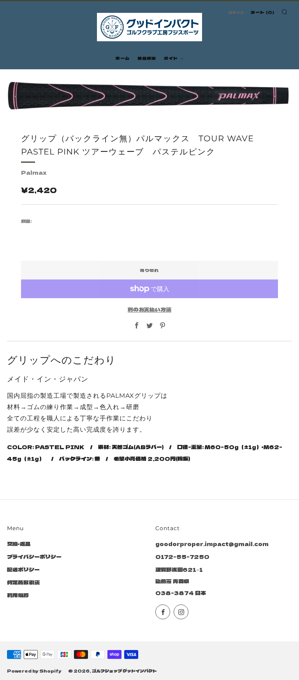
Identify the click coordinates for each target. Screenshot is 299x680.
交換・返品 (19, 544)
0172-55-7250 (182, 557)
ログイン (236, 12)
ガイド (171, 58)
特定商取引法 (23, 582)
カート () (262, 12)
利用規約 (18, 595)
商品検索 (146, 58)
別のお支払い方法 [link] (149, 309)
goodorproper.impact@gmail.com (212, 544)
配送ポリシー (23, 569)
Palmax (34, 172)
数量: (26, 221)
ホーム (123, 58)
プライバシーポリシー (34, 557)
